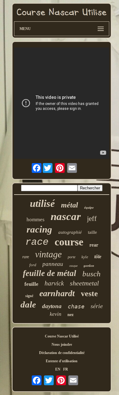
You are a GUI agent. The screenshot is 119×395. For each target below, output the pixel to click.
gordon (89, 265)
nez (70, 314)
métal (69, 205)
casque (73, 265)
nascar (66, 216)
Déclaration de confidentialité (62, 353)
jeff (92, 218)
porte (71, 257)
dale (28, 304)
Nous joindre (62, 344)
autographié (70, 232)
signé (29, 296)
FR (65, 369)
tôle (97, 256)
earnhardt (57, 293)
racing (39, 229)
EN (57, 369)
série (97, 306)
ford (32, 265)
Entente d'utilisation (62, 361)
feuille (31, 284)
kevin (55, 314)
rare (25, 257)
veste (89, 293)
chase (76, 306)
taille (92, 232)
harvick (54, 283)
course (69, 242)
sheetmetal (84, 283)
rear (93, 245)
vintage (48, 254)
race (37, 242)
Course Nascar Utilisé (62, 336)
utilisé (42, 203)
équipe (89, 207)
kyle (84, 257)
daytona (52, 306)
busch (91, 274)
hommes (36, 219)
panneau (52, 264)
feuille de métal (49, 273)
